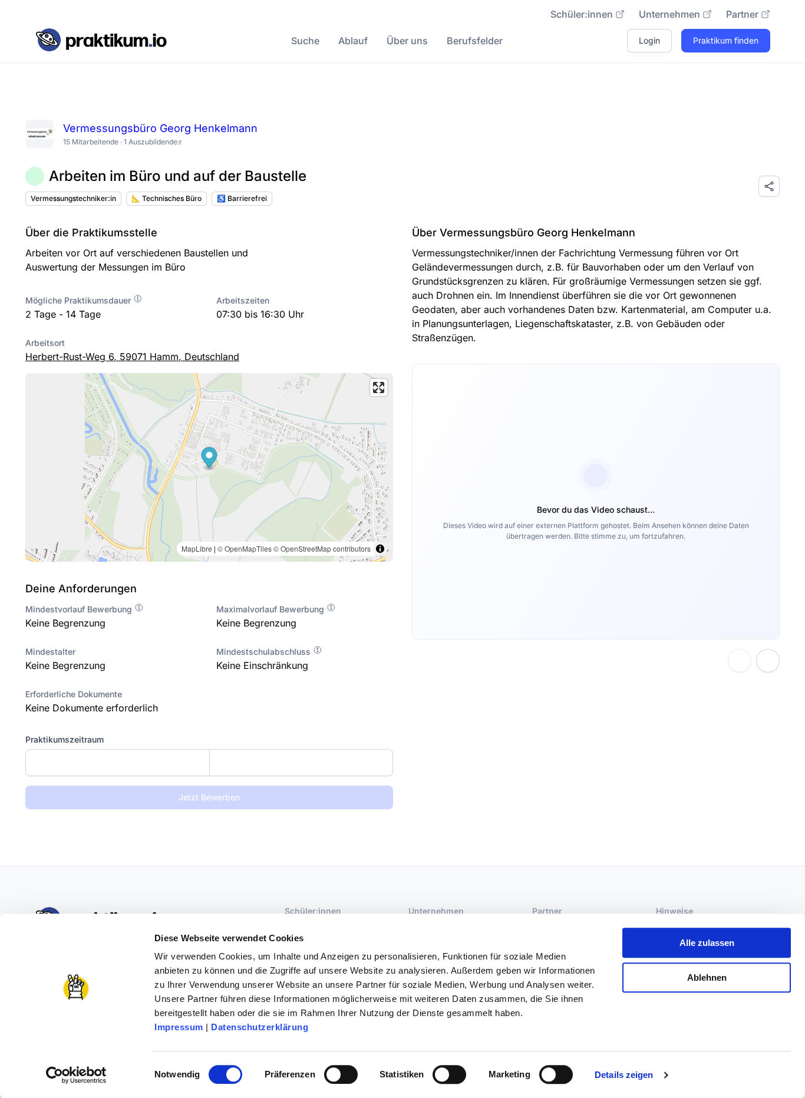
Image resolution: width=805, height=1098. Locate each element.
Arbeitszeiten (242, 300)
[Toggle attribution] (380, 549)
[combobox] (209, 762)
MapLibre (197, 548)
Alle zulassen (706, 943)
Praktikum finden (725, 40)
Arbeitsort (45, 343)
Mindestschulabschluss (264, 652)
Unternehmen (669, 14)
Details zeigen (624, 1075)
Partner (742, 14)
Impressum (178, 1027)
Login (649, 40)
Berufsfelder (475, 41)
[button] (209, 459)
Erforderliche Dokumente (73, 694)
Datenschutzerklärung (259, 1027)
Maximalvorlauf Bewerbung (271, 609)
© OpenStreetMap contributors (322, 548)
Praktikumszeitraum (64, 739)
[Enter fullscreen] (378, 387)
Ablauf (353, 41)
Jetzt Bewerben (209, 797)
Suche (305, 41)
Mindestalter (50, 652)
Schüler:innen (581, 14)
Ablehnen (707, 977)
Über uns (407, 41)
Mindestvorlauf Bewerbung (79, 609)
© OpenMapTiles (244, 548)
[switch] (341, 1074)
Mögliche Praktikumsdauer (79, 300)
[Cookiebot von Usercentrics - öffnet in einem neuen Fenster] (76, 1075)
